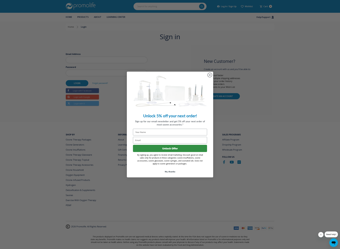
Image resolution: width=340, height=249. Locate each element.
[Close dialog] (209, 75)
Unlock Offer (170, 148)
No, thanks (170, 171)
